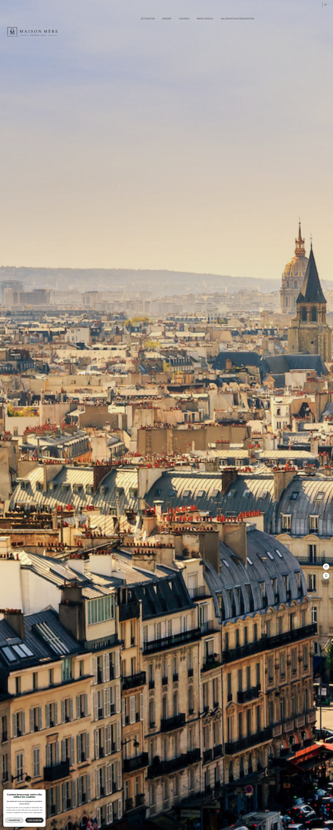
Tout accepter (34, 820)
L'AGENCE (184, 18)
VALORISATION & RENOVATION (237, 18)
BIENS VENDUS (205, 18)
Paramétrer (14, 820)
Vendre (166, 18)
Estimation (148, 18)
